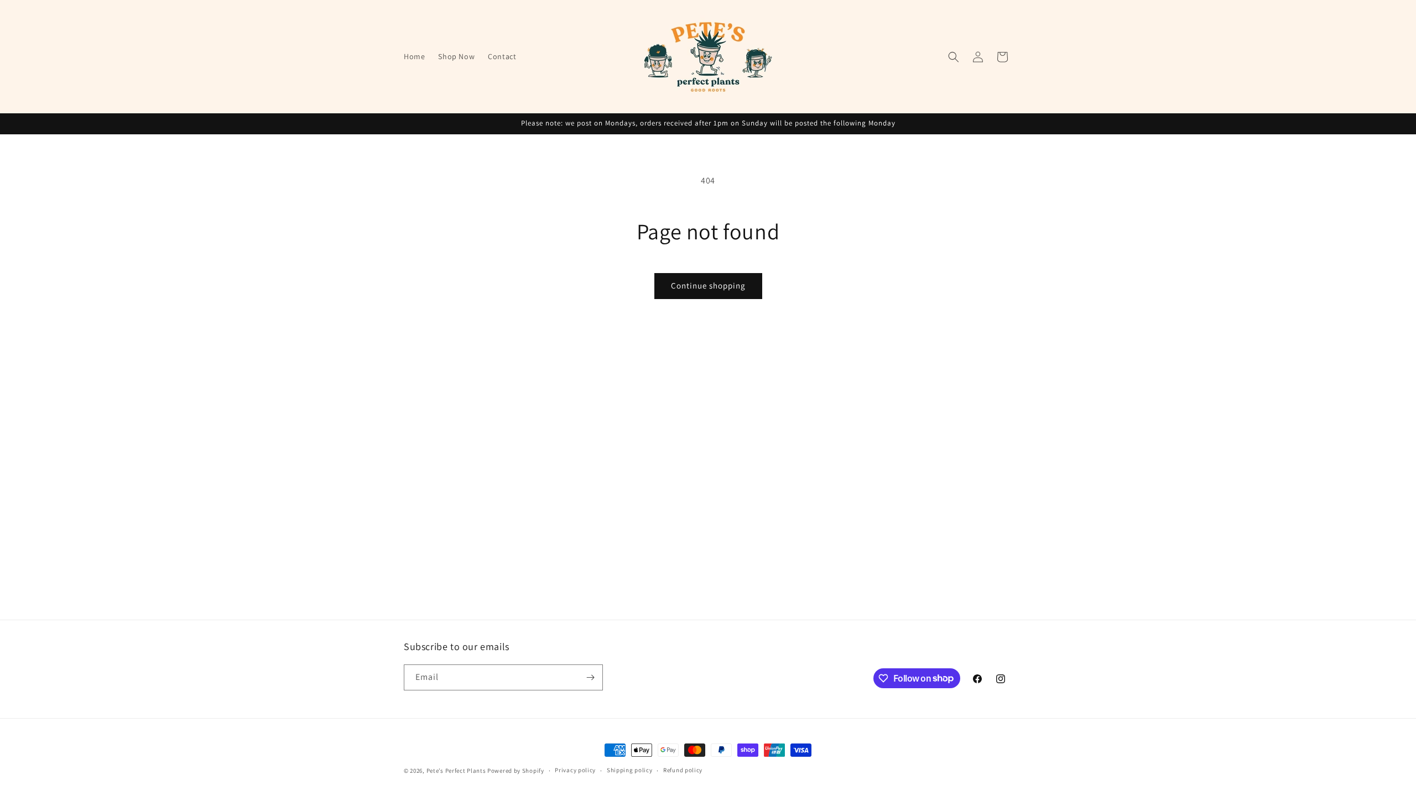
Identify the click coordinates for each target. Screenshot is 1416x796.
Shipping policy (630, 770)
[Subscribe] (590, 677)
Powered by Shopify (515, 770)
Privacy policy (575, 770)
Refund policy (682, 770)
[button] (953, 57)
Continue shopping (708, 285)
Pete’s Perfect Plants (456, 770)
